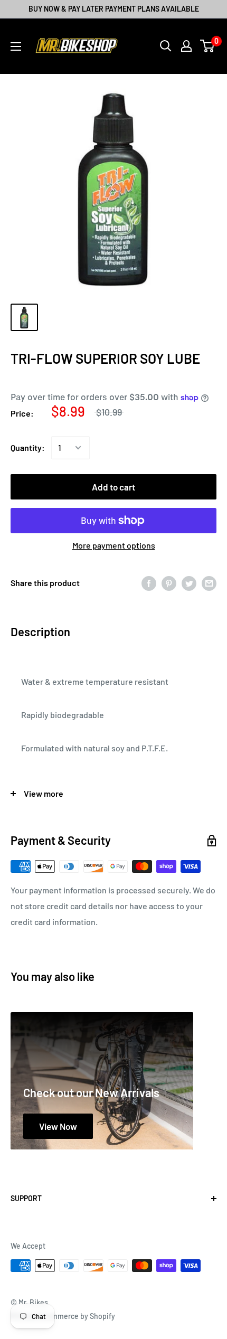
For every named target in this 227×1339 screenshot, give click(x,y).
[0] (207, 46)
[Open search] (166, 46)
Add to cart (113, 487)
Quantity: (28, 447)
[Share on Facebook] (148, 582)
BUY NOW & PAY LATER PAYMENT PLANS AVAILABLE (114, 8)
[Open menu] (16, 46)
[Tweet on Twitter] (189, 582)
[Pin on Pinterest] (169, 582)
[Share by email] (209, 582)
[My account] (186, 46)
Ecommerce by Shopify (77, 1316)
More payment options (113, 545)
